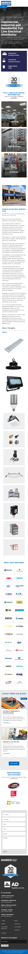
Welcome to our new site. (11, 742)
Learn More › (14, 98)
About (4, 924)
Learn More (6, 722)
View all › (4, 332)
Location (17, 924)
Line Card (18, 927)
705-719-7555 (7, 907)
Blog (16, 920)
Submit (5, 851)
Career (4, 933)
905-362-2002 (8, 902)
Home (3, 920)
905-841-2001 (7, 916)
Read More (14, 763)
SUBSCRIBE (5, 945)
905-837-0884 (8, 911)
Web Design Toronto (10, 952)
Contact (17, 930)
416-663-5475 (8, 897)
